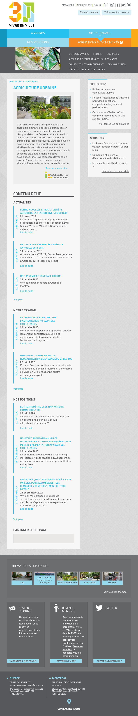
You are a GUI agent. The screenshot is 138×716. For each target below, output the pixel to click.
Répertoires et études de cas (87, 69)
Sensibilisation (117, 64)
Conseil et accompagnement (86, 64)
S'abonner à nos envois (116, 12)
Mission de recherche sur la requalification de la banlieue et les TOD (46, 357)
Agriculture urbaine (67, 582)
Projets (97, 54)
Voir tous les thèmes (115, 591)
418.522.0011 (18, 694)
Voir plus (18, 299)
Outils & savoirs (79, 54)
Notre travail (100, 33)
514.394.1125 (60, 694)
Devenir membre (89, 12)
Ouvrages (113, 54)
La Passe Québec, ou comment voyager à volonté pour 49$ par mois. (110, 146)
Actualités (97, 138)
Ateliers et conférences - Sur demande (93, 59)
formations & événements (98, 42)
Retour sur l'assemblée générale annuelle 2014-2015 (41, 246)
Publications (98, 84)
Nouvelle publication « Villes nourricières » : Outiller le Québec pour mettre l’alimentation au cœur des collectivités (45, 443)
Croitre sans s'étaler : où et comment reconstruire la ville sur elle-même (108, 115)
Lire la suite (26, 232)
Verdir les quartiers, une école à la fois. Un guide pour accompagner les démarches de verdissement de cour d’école (46, 484)
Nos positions (38, 42)
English (97, 5)
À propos (38, 33)
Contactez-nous (69, 709)
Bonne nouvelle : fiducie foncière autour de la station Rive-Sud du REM (43, 211)
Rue (22, 582)
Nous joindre (84, 5)
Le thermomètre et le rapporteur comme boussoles (42, 408)
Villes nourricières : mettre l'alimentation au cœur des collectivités (38, 321)
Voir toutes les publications (114, 123)
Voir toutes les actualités (115, 171)
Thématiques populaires (30, 566)
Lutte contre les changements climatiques (45, 580)
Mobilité (112, 582)
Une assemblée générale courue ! (41, 276)
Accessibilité (89, 582)
